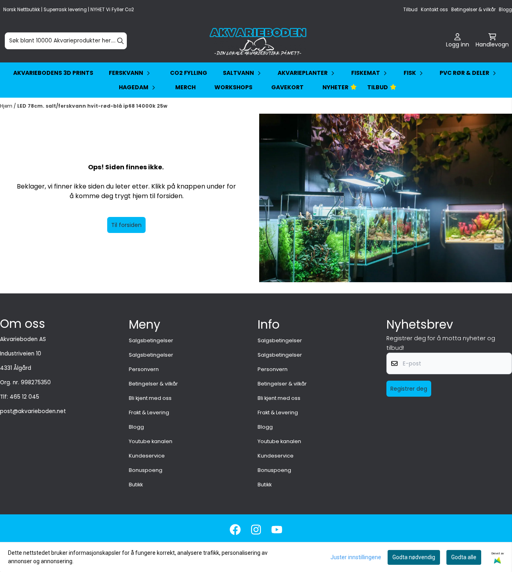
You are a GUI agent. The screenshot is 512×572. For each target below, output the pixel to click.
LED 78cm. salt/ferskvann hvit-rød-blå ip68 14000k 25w (92, 105)
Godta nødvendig (413, 557)
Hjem (7, 105)
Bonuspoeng (145, 470)
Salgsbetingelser (151, 340)
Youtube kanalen (150, 441)
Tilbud (410, 9)
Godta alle (463, 557)
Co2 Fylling (188, 73)
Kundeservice (147, 455)
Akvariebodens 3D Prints (53, 73)
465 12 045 (24, 397)
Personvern (144, 369)
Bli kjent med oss (150, 398)
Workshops (233, 87)
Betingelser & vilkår (473, 9)
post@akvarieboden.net (33, 411)
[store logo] (258, 40)
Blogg (505, 9)
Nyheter (335, 87)
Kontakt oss (434, 9)
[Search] (120, 41)
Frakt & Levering (149, 412)
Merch (185, 87)
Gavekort (287, 87)
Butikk (136, 484)
